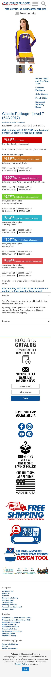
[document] (25, 662)
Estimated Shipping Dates (40, 104)
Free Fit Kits (41, 98)
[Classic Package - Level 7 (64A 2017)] (20, 69)
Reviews (6, 321)
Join (25, 398)
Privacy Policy (21, 664)
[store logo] (16, 4)
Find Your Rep (7, 600)
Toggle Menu (35, 4)
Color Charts (41, 94)
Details (5, 295)
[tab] (25, 295)
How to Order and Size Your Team (42, 81)
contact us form (10, 133)
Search (43, 3)
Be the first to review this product (13, 122)
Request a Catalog (28, 13)
